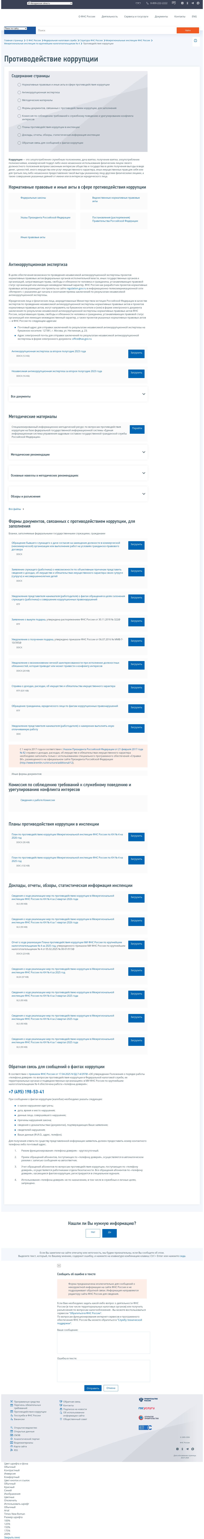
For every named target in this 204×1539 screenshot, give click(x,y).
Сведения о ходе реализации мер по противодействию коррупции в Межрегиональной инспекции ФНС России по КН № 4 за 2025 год (63, 970)
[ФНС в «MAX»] (197, 3)
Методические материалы (37, 100)
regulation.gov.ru (76, 288)
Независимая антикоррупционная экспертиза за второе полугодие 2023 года (57, 371)
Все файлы (15, 509)
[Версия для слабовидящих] (139, 3)
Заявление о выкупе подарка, (29, 619)
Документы (161, 16)
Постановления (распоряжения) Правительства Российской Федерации (115, 219)
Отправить (93, 1388)
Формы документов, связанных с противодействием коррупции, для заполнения (69, 108)
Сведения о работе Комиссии (38, 800)
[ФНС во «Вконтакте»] (182, 3)
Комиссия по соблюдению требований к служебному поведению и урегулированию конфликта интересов (77, 117)
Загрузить (136, 352)
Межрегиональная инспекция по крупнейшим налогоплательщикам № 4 (42, 43)
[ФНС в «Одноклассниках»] (187, 3)
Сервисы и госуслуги (136, 16)
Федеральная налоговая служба (60, 40)
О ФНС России (87, 16)
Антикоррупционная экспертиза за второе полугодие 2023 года (49, 351)
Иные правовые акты (33, 237)
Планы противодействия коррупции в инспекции (51, 127)
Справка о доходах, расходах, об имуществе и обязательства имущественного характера (63, 686)
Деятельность (110, 16)
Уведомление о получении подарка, (33, 639)
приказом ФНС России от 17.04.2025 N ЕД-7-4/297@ (58, 1074)
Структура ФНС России (91, 40)
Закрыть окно (12, 1537)
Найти (188, 30)
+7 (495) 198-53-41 (26, 1092)
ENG (194, 16)
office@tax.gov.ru (82, 338)
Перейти (137, 428)
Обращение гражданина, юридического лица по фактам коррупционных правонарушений (65, 706)
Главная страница (13, 40)
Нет (93, 1232)
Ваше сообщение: (67, 1330)
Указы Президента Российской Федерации (45, 217)
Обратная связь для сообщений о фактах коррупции (52, 142)
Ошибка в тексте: (67, 1358)
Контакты (179, 16)
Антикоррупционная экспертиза (41, 92)
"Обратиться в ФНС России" (85, 1313)
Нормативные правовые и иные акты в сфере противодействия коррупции (66, 84)
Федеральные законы (33, 197)
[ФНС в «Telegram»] (192, 3)
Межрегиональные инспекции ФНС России (128, 40)
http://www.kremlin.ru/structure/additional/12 (47, 762)
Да (109, 1232)
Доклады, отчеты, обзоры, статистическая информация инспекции (61, 134)
